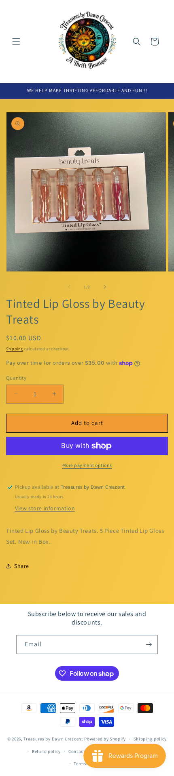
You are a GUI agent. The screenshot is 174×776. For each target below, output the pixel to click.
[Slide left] (69, 287)
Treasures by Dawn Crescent (53, 739)
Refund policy (46, 751)
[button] (16, 41)
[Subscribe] (148, 644)
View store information (45, 508)
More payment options (87, 465)
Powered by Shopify (105, 739)
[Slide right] (105, 287)
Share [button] (21, 566)
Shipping (14, 348)
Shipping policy (150, 739)
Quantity (16, 377)
